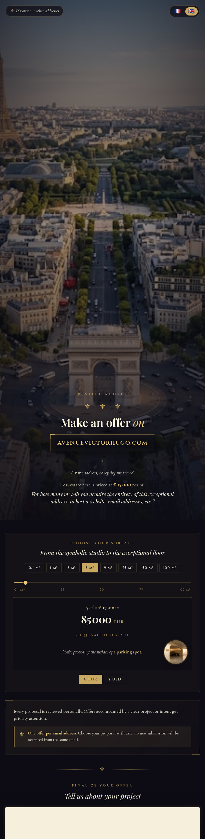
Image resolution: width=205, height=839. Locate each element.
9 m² (108, 567)
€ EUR (91, 679)
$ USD (115, 679)
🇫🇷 (177, 11)
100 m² (169, 567)
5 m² (90, 567)
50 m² (148, 567)
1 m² (54, 567)
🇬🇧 (191, 11)
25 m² (127, 567)
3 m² (72, 567)
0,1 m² (34, 567)
